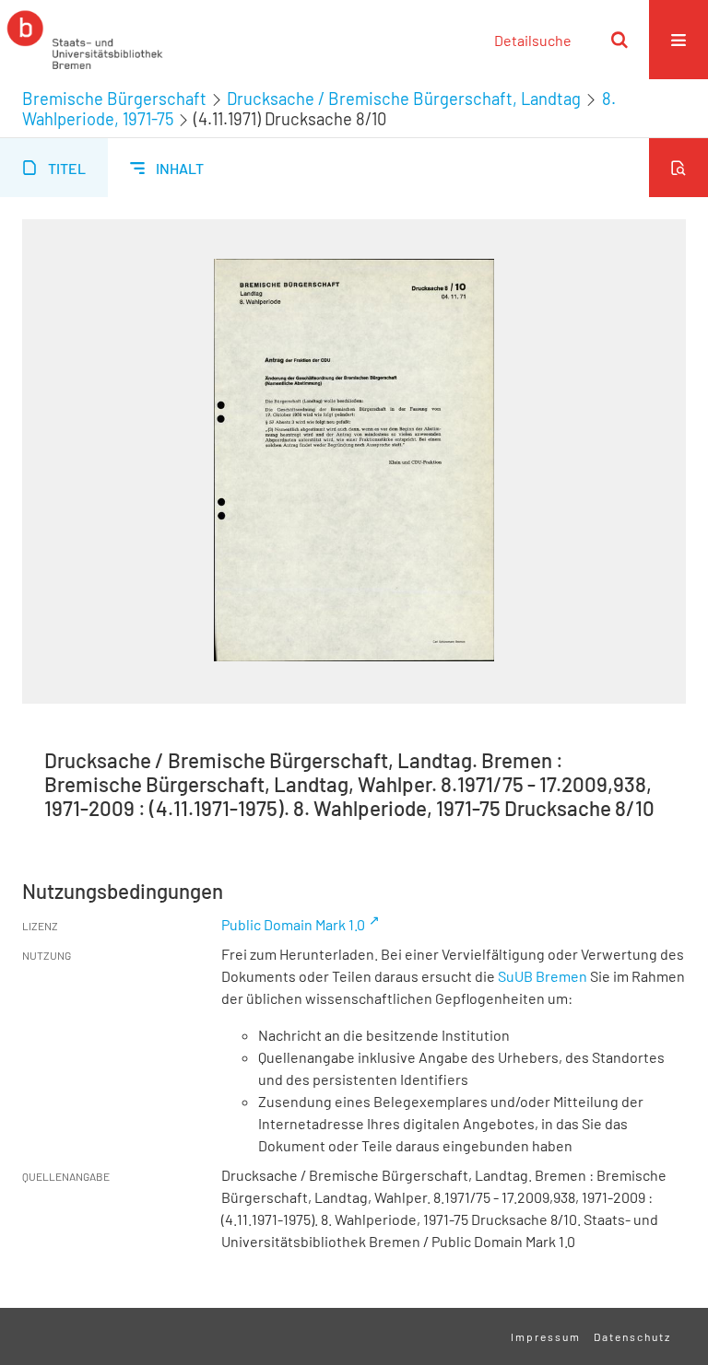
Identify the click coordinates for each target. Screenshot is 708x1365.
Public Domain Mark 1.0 (293, 924)
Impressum (546, 1336)
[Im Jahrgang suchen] (678, 167)
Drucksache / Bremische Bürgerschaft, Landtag (404, 98)
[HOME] (85, 40)
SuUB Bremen (542, 976)
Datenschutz (632, 1336)
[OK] (619, 39)
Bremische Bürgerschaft (114, 98)
